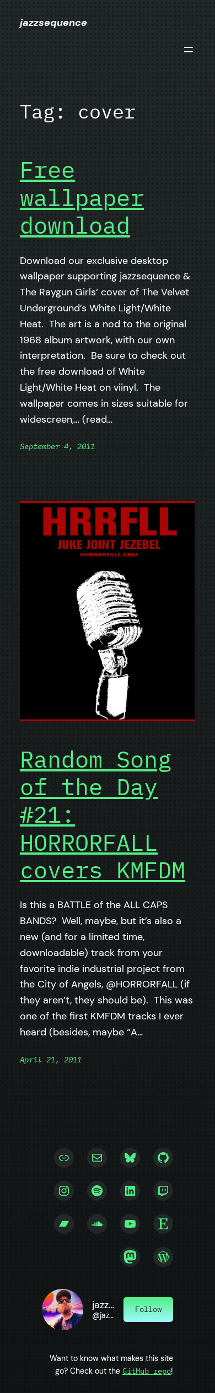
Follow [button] (148, 1309)
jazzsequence (53, 22)
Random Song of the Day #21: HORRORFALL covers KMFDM (102, 815)
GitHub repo (146, 1370)
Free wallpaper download (82, 197)
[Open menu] (188, 49)
